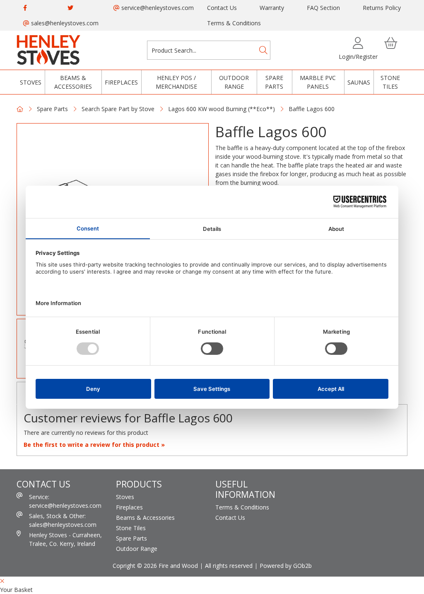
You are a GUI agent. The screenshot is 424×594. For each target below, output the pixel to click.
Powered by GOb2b (286, 566)
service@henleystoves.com (157, 8)
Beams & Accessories (73, 82)
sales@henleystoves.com (64, 23)
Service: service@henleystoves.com (65, 501)
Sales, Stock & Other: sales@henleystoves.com (62, 520)
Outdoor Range (234, 82)
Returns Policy (382, 8)
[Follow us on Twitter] (70, 7)
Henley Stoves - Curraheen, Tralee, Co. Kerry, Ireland (65, 539)
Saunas (358, 82)
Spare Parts (274, 82)
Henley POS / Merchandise (176, 82)
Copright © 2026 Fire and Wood (155, 566)
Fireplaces (121, 82)
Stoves (30, 82)
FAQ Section (323, 8)
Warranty (272, 8)
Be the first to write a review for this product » (94, 445)
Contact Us (222, 8)
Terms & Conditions (234, 23)
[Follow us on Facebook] (25, 7)
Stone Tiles (390, 82)
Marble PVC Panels (318, 82)
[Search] (263, 50)
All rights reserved (229, 566)
